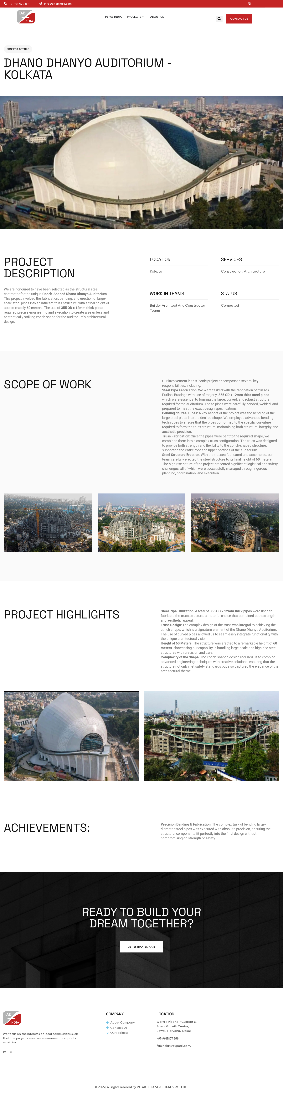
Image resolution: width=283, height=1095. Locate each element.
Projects (134, 16)
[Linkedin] (249, 3)
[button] (219, 19)
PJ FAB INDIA (113, 16)
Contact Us (239, 18)
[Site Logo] (26, 16)
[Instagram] (11, 1052)
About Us (157, 16)
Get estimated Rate (141, 946)
